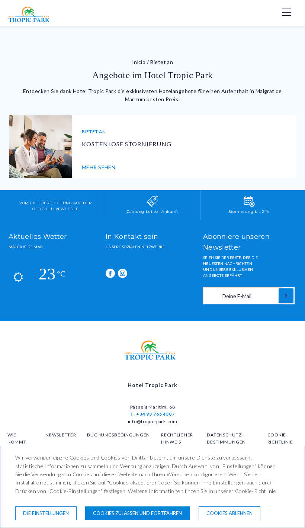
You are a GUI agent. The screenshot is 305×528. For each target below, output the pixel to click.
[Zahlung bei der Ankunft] (152, 206)
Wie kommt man (16, 442)
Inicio (139, 62)
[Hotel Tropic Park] (31, 20)
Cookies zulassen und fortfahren (137, 513)
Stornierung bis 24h (249, 211)
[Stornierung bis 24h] (249, 206)
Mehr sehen (98, 167)
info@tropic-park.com (152, 421)
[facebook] (110, 273)
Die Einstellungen (46, 513)
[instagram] (122, 273)
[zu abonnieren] (286, 295)
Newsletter (60, 435)
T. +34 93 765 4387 (152, 414)
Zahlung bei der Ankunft (152, 211)
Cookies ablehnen (229, 513)
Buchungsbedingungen (118, 435)
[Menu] (282, 12)
